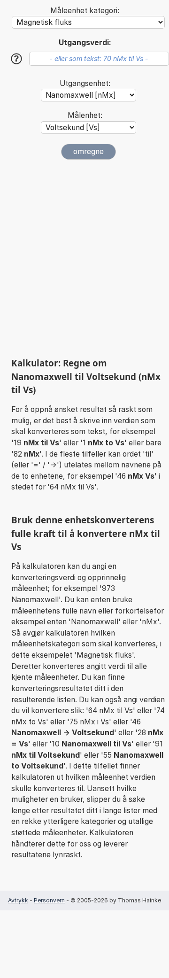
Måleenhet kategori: (84, 10)
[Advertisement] (84, 258)
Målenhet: (85, 115)
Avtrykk (18, 900)
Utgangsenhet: (85, 83)
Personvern (49, 900)
